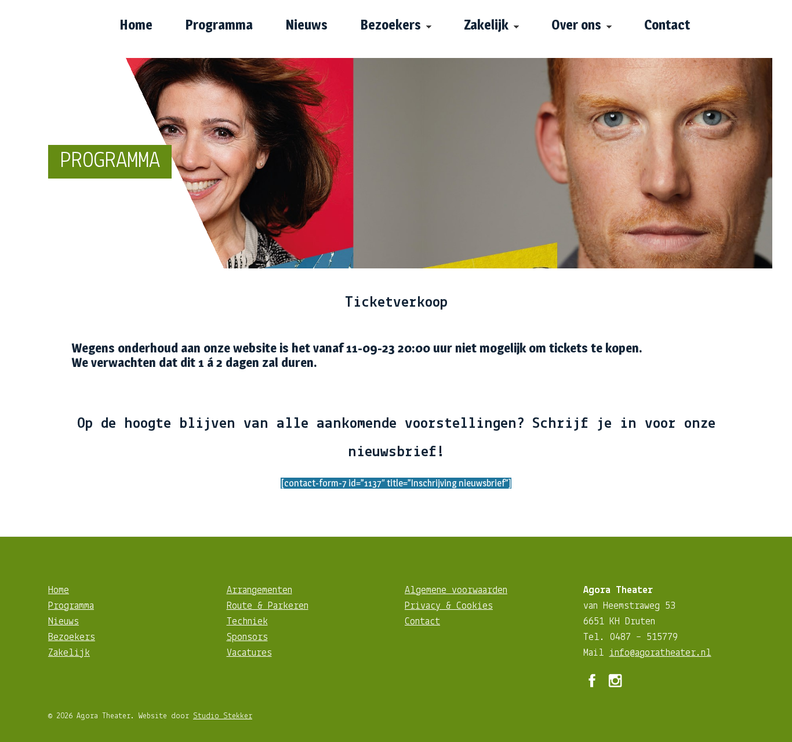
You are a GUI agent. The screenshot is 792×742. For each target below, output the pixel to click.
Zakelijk (69, 653)
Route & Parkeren (267, 606)
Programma (71, 606)
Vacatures (249, 653)
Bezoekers (71, 637)
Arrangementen (259, 590)
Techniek (247, 622)
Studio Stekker (222, 716)
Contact (422, 622)
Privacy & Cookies (449, 606)
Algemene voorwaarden (456, 590)
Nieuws (63, 622)
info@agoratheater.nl (660, 653)
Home (58, 590)
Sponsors (247, 637)
